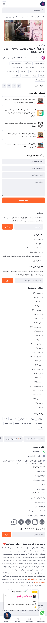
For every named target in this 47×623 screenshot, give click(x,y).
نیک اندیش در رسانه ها (32, 248)
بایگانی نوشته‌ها (29, 17)
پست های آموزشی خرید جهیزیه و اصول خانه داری (21, 256)
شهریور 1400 (36, 352)
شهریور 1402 (36, 310)
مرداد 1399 (37, 373)
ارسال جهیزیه (40, 45)
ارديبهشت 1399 (35, 386)
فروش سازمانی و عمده (36, 515)
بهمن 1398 (37, 399)
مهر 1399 (38, 365)
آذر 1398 (38, 407)
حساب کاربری (40, 471)
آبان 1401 (38, 340)
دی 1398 (38, 403)
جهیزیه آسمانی (12, 71)
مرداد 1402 (37, 314)
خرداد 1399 (37, 382)
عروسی (17, 423)
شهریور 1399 (36, 369)
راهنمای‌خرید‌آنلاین (38, 497)
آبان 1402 (38, 306)
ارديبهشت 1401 (36, 344)
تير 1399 (38, 378)
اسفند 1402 (37, 293)
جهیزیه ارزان (40, 71)
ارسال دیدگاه (23, 200)
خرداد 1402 (37, 323)
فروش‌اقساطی (40, 506)
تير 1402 (38, 318)
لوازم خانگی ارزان (16, 63)
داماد (26, 67)
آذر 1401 (38, 335)
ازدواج (31, 71)
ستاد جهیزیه (40, 80)
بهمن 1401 (37, 331)
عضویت (7, 280)
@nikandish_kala (39, 582)
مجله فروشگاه (39, 476)
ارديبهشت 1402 (35, 327)
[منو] (4, 3)
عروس (32, 67)
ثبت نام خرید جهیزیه (37, 511)
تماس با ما (41, 489)
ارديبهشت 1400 (35, 356)
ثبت (6, 535)
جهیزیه (35, 76)
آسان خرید (40, 67)
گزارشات (38, 244)
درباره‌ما (42, 485)
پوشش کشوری (39, 63)
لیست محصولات (39, 480)
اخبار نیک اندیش (35, 252)
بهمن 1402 (37, 297)
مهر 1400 (38, 348)
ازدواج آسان (16, 76)
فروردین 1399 (36, 390)
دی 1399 (38, 361)
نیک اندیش (41, 17)
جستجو (7, 227)
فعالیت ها (37, 239)
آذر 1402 (38, 302)
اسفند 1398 (37, 395)
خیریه (42, 76)
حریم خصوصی (40, 502)
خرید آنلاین (27, 63)
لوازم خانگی (23, 71)
